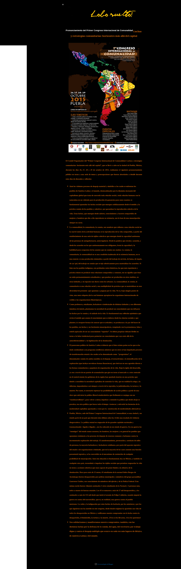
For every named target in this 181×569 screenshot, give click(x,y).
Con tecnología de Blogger (105, 564)
